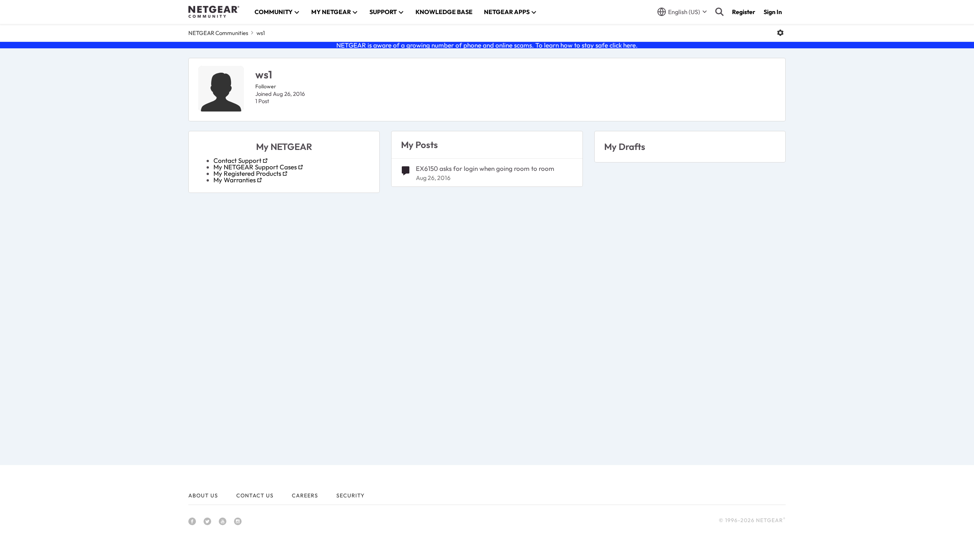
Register (743, 12)
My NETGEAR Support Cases (255, 167)
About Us (203, 495)
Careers (305, 495)
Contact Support (237, 160)
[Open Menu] (780, 32)
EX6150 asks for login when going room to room (485, 168)
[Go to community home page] (213, 12)
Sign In (773, 12)
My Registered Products (247, 173)
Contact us (255, 495)
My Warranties (234, 180)
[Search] (719, 11)
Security (350, 495)
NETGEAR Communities (218, 33)
